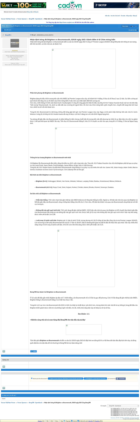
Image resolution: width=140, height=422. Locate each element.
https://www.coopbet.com (67, 22)
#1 (30, 35)
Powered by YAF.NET (115, 417)
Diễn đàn (107, 15)
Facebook (121, 378)
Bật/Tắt (90, 421)
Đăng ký (36, 11)
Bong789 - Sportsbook (35, 19)
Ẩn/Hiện (97, 421)
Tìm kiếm (123, 15)
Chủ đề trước (7, 30)
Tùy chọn (125, 26)
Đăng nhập (29, 11)
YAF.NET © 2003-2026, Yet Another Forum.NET (129, 417)
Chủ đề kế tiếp (133, 30)
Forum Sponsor (22, 19)
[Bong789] (14, 47)
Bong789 (7, 35)
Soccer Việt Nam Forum (8, 19)
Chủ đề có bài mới (115, 15)
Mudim (40, 421)
